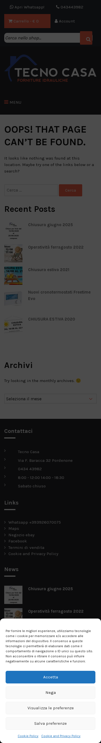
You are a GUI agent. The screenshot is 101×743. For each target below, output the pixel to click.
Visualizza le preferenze (50, 707)
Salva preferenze (50, 723)
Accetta (50, 677)
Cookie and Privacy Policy (61, 736)
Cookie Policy (28, 736)
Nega (50, 692)
